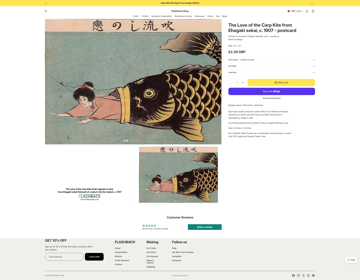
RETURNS (232, 66)
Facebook (176, 260)
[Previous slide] (46, 3)
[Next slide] (312, 3)
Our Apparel (152, 256)
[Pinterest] (313, 275)
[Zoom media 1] (133, 81)
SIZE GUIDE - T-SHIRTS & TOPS (241, 60)
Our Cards (151, 248)
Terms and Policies (180, 276)
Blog (174, 248)
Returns (118, 256)
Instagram (177, 256)
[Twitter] (303, 275)
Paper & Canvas (150, 261)
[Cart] (313, 11)
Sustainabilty (121, 252)
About (118, 248)
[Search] (46, 11)
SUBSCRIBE (94, 256)
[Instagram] (298, 275)
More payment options (272, 98)
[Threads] (308, 275)
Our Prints (151, 252)
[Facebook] (293, 275)
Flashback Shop (57, 275)
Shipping (151, 266)
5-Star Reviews (122, 260)
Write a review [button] (204, 227)
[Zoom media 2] (133, 175)
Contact (118, 264)
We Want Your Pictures (183, 252)
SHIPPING (232, 72)
